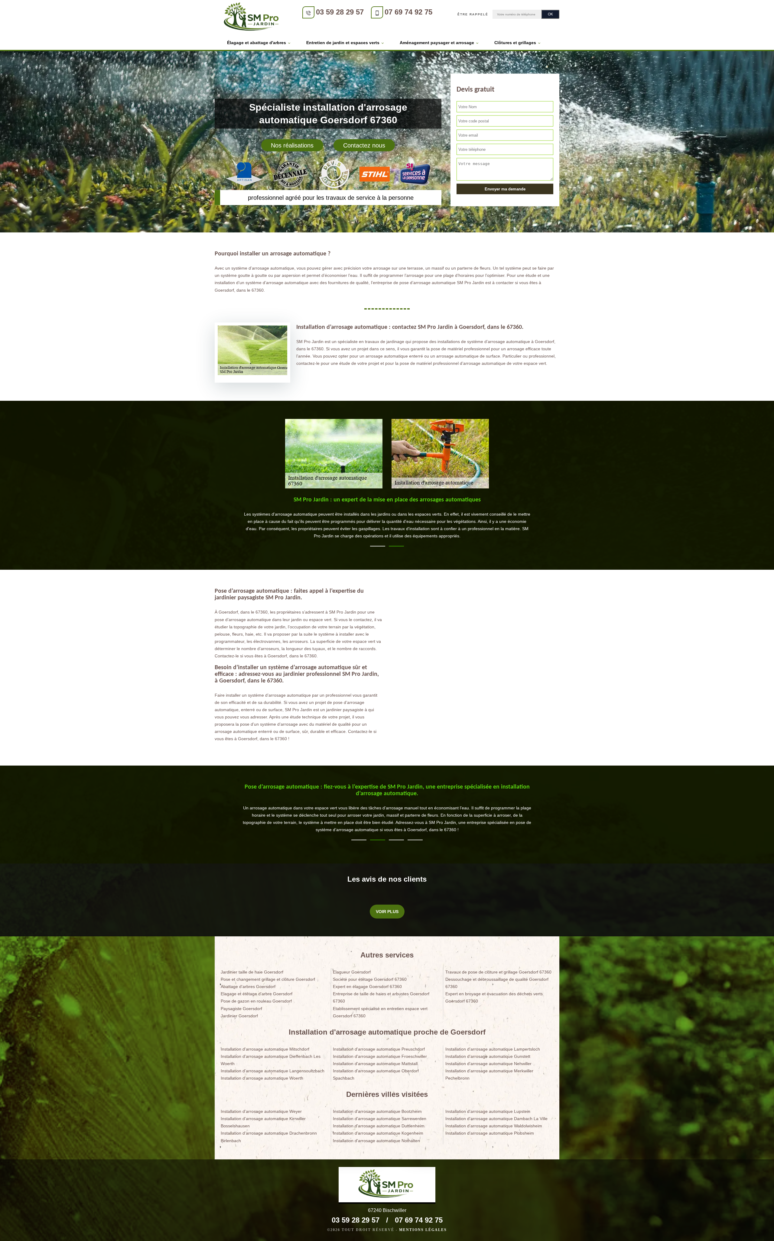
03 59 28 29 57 (340, 12)
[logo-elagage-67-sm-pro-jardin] (252, 17)
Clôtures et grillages (515, 42)
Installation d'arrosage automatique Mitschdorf (265, 1049)
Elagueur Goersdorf (352, 972)
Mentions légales (423, 1230)
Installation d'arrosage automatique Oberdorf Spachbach (376, 1074)
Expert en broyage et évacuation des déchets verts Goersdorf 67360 (494, 997)
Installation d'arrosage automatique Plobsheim (489, 1133)
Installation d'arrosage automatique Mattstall (375, 1063)
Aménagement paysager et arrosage (437, 42)
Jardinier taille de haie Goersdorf (252, 972)
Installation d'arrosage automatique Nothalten (376, 1140)
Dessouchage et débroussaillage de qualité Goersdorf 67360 (496, 983)
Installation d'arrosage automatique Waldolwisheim (493, 1125)
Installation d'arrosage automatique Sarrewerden (379, 1118)
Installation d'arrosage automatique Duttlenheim (378, 1125)
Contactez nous (364, 145)
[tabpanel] (387, 520)
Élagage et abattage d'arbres (256, 42)
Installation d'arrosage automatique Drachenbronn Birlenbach (269, 1137)
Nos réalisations (292, 145)
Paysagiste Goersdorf (241, 1008)
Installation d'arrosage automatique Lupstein (487, 1111)
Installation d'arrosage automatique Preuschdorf (379, 1049)
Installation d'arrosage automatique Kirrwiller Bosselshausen (263, 1122)
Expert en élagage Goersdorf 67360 (367, 986)
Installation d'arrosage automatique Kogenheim (378, 1133)
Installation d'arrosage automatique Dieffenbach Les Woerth (270, 1060)
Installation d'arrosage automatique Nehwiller (488, 1063)
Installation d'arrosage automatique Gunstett (487, 1056)
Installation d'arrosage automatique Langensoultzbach (272, 1070)
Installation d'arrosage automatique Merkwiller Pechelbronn (489, 1074)
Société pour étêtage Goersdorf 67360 (370, 979)
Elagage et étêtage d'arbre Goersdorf (256, 993)
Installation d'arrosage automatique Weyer (261, 1111)
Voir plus (387, 911)
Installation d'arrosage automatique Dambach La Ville (496, 1118)
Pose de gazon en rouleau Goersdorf (256, 1001)
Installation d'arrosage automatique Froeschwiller (380, 1056)
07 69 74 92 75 (408, 12)
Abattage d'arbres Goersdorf (248, 986)
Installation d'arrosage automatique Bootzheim (377, 1111)
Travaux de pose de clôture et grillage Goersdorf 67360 (498, 972)
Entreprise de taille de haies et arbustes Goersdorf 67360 (381, 997)
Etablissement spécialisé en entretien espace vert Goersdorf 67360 (380, 1012)
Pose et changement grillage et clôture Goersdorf (268, 979)
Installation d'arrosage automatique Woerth (262, 1078)
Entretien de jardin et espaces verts (342, 42)
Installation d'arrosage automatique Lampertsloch (492, 1049)
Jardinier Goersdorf (239, 1015)
